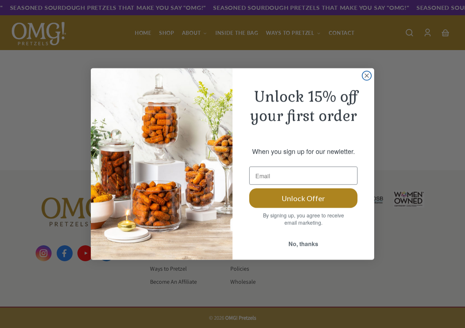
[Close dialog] (366, 75)
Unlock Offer (303, 198)
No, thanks (303, 243)
